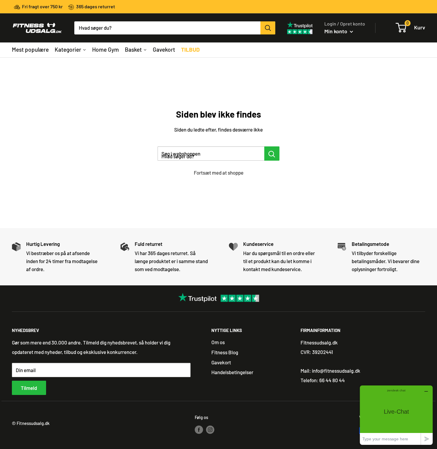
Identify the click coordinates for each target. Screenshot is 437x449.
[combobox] (167, 27)
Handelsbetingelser (232, 372)
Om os (218, 342)
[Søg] (267, 27)
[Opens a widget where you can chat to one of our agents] (396, 415)
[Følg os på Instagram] (210, 429)
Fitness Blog (224, 352)
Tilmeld (29, 388)
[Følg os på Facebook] (199, 429)
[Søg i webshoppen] (271, 153)
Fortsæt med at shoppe (218, 173)
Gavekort (221, 362)
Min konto (336, 31)
